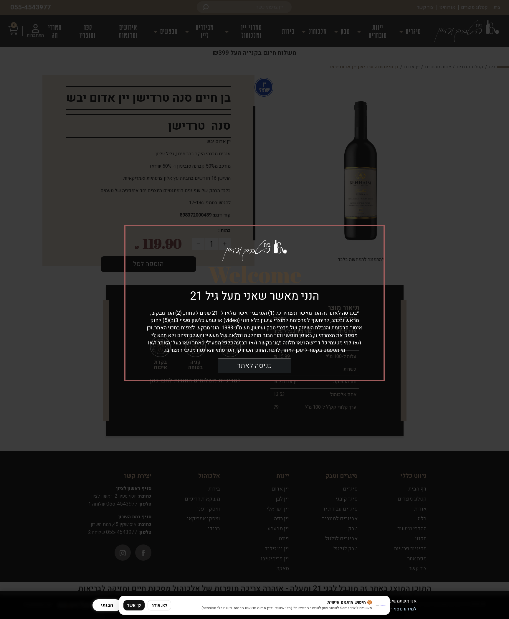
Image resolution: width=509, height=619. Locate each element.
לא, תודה (159, 605)
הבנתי (107, 605)
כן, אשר (134, 605)
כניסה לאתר (254, 366)
